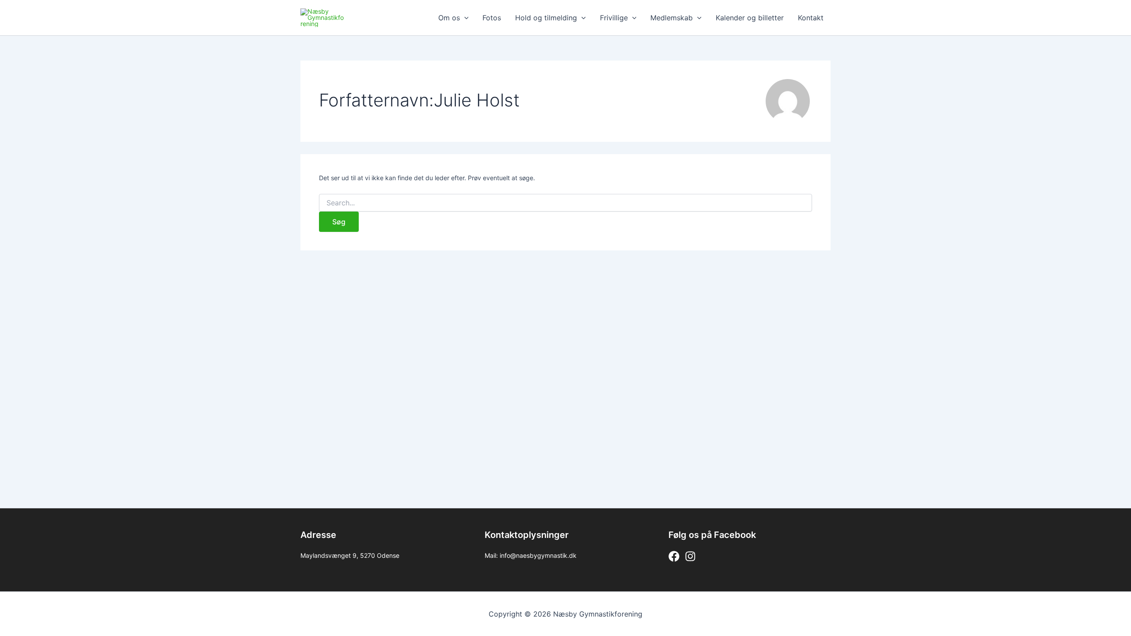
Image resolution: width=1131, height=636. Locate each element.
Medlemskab (671, 17)
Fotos (491, 17)
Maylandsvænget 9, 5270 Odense (349, 555)
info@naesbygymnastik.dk (538, 555)
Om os (449, 17)
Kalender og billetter (750, 17)
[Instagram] (690, 556)
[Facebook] (673, 556)
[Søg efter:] (565, 203)
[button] (464, 17)
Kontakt (811, 17)
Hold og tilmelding (546, 17)
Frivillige (614, 17)
